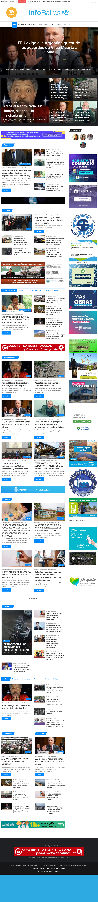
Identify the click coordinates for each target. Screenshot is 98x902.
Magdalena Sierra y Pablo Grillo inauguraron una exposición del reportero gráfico (48, 220)
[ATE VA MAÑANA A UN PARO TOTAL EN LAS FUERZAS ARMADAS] (39, 298)
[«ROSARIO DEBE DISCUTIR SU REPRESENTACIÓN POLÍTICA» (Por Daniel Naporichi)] (39, 174)
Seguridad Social (35, 290)
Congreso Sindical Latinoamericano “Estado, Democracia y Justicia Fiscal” (15, 466)
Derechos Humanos (51, 290)
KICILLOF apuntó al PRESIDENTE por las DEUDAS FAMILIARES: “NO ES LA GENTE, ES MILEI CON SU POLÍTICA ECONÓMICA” (49, 49)
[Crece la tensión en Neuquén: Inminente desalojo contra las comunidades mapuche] (39, 699)
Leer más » (6, 190)
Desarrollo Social (9, 290)
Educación (22, 290)
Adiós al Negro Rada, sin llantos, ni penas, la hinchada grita (22, 110)
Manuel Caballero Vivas (42, 460)
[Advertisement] (49, 888)
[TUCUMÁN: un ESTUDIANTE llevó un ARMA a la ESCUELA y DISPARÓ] (39, 186)
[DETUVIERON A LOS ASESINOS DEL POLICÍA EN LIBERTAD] (7, 251)
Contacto (49, 871)
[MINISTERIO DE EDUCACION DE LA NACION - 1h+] (33, 824)
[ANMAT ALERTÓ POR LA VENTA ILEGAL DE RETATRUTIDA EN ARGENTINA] (39, 613)
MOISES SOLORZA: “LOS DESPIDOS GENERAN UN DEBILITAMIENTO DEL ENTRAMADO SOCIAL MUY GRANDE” (55, 809)
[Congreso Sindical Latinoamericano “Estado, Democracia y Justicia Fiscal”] (6, 794)
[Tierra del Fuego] (33, 200)
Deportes (15, 679)
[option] (49, 51)
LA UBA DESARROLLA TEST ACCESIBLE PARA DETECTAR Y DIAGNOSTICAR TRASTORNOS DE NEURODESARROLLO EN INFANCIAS (16, 530)
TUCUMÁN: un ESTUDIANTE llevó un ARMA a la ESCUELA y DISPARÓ (55, 188)
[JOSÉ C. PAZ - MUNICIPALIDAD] (33, 272)
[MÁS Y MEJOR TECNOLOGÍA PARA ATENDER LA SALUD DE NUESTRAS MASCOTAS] (39, 251)
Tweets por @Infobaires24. (77, 520)
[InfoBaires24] (49, 12)
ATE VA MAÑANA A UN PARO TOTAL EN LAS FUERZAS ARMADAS (55, 300)
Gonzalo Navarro (40, 215)
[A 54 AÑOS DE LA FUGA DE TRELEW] (39, 711)
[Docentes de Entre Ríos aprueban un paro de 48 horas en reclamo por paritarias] (39, 309)
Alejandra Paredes (8, 167)
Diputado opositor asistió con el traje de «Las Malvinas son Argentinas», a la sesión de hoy (61, 92)
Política (27, 24)
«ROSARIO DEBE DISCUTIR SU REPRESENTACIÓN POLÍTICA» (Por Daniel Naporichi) (51, 1)
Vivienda (46, 679)
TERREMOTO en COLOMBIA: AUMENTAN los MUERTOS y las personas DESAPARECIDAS (48, 466)
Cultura (5, 679)
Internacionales (43, 24)
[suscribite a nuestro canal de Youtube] (33, 347)
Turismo (36, 679)
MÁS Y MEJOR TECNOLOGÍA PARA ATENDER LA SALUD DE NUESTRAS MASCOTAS (47, 528)
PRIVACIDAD (41, 871)
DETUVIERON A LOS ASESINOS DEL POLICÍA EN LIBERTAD (22, 252)
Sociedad (58, 24)
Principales (21, 24)
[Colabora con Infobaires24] (33, 134)
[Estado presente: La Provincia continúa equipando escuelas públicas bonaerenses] (7, 239)
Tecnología (26, 679)
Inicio (14, 24)
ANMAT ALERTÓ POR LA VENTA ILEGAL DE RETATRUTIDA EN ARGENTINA (16, 575)
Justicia (51, 24)
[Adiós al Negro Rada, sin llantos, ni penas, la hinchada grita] (25, 100)
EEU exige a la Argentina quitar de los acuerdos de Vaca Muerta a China (54, 153)
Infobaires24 (56, 871)
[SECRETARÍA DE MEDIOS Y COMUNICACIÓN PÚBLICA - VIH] (33, 489)
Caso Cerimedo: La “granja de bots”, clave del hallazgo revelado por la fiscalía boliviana (84, 115)
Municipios (34, 24)
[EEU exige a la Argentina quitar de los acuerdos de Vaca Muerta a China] (39, 152)
